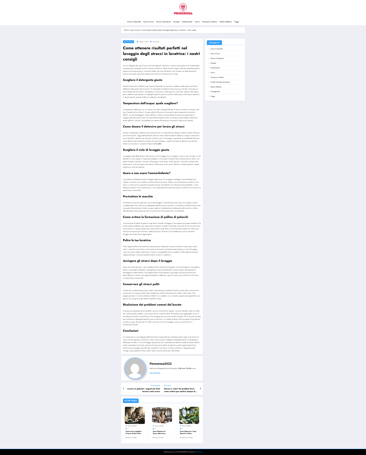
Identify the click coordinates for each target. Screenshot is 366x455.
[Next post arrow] (200, 388)
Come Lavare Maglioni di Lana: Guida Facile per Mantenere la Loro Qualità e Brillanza (134, 432)
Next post (167, 385)
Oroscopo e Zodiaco (209, 21)
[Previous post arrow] (123, 388)
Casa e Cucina (148, 21)
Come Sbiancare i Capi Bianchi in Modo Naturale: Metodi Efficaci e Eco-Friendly (188, 432)
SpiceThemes (198, 452)
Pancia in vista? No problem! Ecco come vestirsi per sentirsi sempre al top (179, 390)
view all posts (155, 373)
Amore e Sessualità (134, 21)
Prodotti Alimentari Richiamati (220, 82)
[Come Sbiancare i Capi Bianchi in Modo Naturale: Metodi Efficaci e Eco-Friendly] (189, 415)
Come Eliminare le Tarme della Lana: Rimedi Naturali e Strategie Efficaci (159, 432)
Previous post (155, 385)
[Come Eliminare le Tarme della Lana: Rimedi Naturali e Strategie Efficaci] (162, 415)
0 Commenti (155, 42)
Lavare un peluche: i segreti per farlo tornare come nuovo (143, 390)
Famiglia (176, 21)
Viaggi (236, 21)
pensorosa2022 (161, 363)
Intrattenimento (187, 21)
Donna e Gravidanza (163, 21)
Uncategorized (215, 91)
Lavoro (197, 21)
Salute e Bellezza (226, 21)
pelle (159, 143)
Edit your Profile (184, 368)
